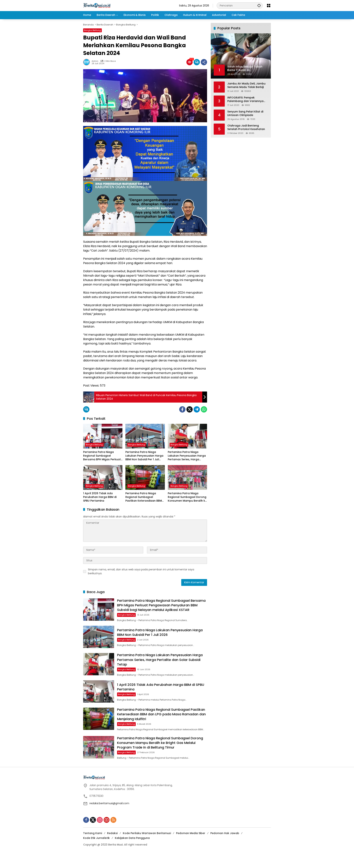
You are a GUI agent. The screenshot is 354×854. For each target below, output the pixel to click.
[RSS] (113, 820)
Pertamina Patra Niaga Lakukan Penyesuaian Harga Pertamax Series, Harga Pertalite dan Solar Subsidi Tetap (187, 455)
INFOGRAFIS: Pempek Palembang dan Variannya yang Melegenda (245, 99)
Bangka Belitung (92, 30)
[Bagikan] (204, 62)
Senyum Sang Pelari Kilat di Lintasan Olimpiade (245, 113)
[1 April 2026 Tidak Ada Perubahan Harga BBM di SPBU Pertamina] (102, 477)
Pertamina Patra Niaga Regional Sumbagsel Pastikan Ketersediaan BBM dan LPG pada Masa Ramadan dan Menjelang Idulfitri (143, 497)
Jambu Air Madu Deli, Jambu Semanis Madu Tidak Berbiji (246, 85)
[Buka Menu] (268, 5)
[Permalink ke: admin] (87, 62)
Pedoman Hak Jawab (224, 833)
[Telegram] (197, 409)
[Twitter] (189, 409)
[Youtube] (107, 820)
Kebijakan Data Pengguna (132, 838)
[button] (259, 5)
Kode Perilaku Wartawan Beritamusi (147, 833)
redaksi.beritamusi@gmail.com (109, 803)
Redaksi (112, 833)
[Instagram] (100, 820)
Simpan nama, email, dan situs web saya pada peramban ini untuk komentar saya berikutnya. (141, 571)
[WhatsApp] (204, 409)
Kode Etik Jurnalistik (96, 838)
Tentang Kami (92, 833)
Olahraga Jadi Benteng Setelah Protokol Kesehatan (246, 127)
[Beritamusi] (96, 5)
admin (95, 61)
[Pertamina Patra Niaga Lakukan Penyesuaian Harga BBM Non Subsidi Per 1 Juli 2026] (145, 436)
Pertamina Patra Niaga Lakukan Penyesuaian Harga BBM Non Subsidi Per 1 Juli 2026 (144, 455)
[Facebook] (182, 409)
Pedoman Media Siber (190, 833)
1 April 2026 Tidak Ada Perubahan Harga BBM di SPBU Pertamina (100, 497)
